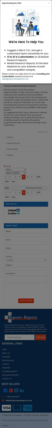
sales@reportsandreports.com (15, 79)
